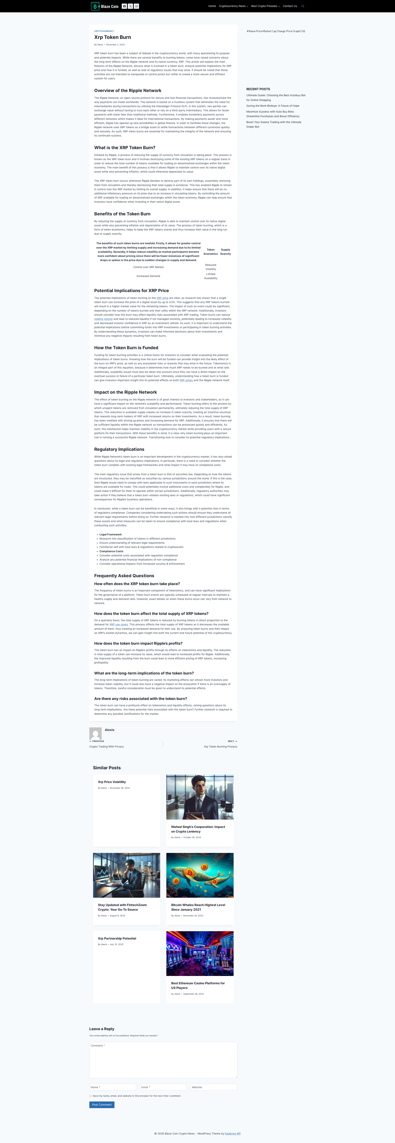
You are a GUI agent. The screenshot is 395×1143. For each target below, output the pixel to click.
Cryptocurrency (104, 31)
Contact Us (290, 6)
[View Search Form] (303, 6)
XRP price (162, 297)
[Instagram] (136, 6)
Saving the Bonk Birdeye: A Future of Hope (272, 105)
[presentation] (199, 797)
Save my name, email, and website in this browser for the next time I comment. (137, 1095)
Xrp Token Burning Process (220, 744)
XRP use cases (119, 624)
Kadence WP (233, 1133)
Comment (98, 1045)
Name (95, 1087)
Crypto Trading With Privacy (106, 744)
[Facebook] (124, 6)
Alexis (100, 44)
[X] (130, 6)
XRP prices (186, 380)
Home (212, 6)
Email (145, 1087)
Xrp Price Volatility (112, 782)
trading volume (103, 318)
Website (197, 1087)
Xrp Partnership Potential (117, 938)
